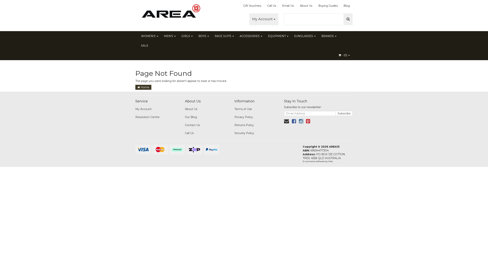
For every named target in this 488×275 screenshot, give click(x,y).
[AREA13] (169, 13)
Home (144, 87)
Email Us (288, 5)
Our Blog (191, 117)
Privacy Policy (243, 117)
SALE (144, 45)
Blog (347, 5)
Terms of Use (243, 109)
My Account (263, 19)
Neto (330, 161)
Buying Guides (328, 5)
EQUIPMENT (277, 36)
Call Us (271, 5)
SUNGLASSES (304, 36)
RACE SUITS (223, 36)
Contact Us (192, 125)
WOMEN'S (148, 36)
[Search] (348, 19)
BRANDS (328, 36)
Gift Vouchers (252, 5)
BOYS (202, 36)
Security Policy (244, 133)
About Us (306, 5)
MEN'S (169, 36)
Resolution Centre (147, 117)
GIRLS (186, 36)
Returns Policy (244, 125)
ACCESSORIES (250, 36)
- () (344, 55)
